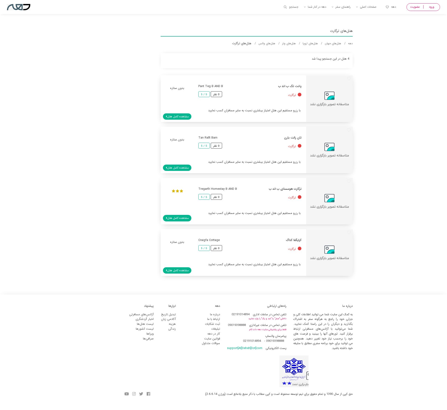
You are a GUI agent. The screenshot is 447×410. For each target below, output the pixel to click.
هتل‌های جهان (333, 43)
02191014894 (241, 314)
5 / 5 (204, 94)
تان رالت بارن (292, 137)
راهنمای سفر (343, 6)
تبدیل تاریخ (168, 314)
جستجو (293, 6)
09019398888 (237, 325)
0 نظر (216, 94)
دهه (393, 6)
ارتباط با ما (213, 319)
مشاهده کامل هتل (178, 116)
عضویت (415, 6)
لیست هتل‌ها (145, 324)
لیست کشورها (145, 328)
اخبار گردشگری (144, 319)
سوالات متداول (211, 343)
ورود (431, 6)
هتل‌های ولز (289, 43)
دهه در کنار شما (317, 6)
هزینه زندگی (172, 326)
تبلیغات (215, 328)
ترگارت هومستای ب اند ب (285, 188)
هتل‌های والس (266, 43)
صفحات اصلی (368, 6)
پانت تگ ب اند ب (289, 86)
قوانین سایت (212, 338)
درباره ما (215, 314)
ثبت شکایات (212, 324)
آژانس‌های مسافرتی (141, 314)
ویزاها (150, 333)
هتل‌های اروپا (310, 43)
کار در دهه (213, 333)
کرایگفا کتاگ (293, 240)
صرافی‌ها (148, 338)
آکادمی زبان (168, 319)
